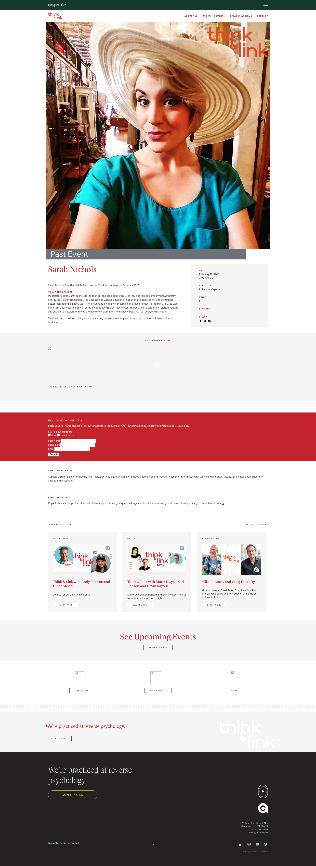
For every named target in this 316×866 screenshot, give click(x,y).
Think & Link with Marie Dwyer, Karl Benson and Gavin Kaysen (155, 584)
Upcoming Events (213, 16)
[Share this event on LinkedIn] (209, 321)
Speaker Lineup (158, 648)
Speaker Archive (241, 16)
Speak (234, 691)
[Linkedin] (240, 846)
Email (51, 448)
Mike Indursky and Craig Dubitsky (228, 582)
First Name (54, 440)
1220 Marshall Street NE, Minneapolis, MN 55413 (253, 824)
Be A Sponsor (158, 691)
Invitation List (67, 435)
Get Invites (82, 691)
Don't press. (58, 739)
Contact (262, 16)
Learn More (66, 605)
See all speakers (257, 524)
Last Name (54, 444)
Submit (53, 454)
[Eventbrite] (265, 846)
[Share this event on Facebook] (200, 321)
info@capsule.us (258, 832)
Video (53, 435)
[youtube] (257, 846)
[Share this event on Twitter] (204, 321)
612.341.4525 (260, 829)
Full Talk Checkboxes (60, 432)
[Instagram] (249, 846)
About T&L (191, 16)
